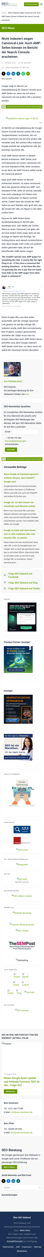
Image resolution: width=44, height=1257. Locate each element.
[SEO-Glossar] (22, 1010)
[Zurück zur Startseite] (9, 4)
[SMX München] (22, 829)
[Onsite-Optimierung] (22, 792)
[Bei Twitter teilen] (3, 74)
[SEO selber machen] (22, 896)
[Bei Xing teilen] (18, 74)
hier (27, 394)
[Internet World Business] (22, 924)
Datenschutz (8, 1247)
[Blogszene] (22, 864)
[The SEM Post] (22, 945)
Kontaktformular (15, 1241)
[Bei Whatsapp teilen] (23, 74)
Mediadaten (22, 1251)
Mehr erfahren (9, 1167)
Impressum (27, 1247)
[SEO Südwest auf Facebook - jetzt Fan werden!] (18, 976)
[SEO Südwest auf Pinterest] (17, 984)
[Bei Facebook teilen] (8, 74)
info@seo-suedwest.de (21, 1112)
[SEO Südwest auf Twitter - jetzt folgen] (11, 992)
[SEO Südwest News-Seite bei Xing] (20, 992)
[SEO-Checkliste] (22, 617)
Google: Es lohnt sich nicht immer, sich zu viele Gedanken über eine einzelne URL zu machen (20, 534)
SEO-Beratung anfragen (31, 4)
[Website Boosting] (22, 912)
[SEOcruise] (22, 849)
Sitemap (37, 1247)
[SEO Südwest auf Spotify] (26, 976)
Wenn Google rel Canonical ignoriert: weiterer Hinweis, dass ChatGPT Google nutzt (21, 478)
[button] (41, 4)
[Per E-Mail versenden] (28, 74)
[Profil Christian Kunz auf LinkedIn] (26, 984)
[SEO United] (22, 930)
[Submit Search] (39, 1187)
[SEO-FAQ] (22, 879)
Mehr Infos (25, 1230)
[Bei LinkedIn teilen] (13, 74)
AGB (18, 1247)
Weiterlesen (10, 1091)
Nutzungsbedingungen (15, 441)
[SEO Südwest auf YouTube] (30, 992)
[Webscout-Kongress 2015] (22, 840)
